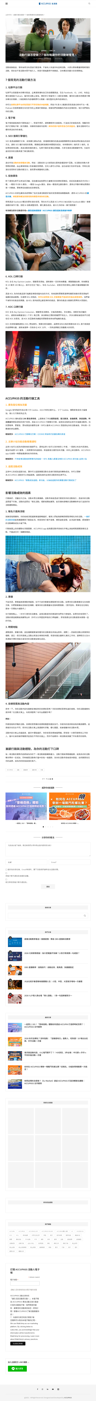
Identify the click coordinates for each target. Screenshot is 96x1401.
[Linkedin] (47, 1389)
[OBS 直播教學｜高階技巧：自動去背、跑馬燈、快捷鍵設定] (15, 970)
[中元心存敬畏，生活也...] (20, 1120)
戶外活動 (27, 1239)
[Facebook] (37, 1389)
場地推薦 (25, 1235)
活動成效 (25, 770)
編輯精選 (42, 1247)
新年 (48, 1239)
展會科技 (77, 1235)
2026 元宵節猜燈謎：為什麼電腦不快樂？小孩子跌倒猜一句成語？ (52, 953)
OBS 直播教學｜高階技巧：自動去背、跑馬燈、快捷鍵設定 (49, 967)
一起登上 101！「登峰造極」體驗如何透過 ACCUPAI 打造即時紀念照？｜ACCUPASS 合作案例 (54, 1025)
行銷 (42, 770)
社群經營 (40, 1243)
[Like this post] (44, 779)
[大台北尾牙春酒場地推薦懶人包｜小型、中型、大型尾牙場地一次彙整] (15, 984)
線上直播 (32, 1247)
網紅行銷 (65, 1243)
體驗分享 (21, 1251)
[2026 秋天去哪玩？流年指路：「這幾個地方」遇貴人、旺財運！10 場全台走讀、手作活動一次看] (15, 1041)
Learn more (34, 1336)
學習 (45, 1235)
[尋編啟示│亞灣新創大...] (47, 1120)
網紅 (48, 1243)
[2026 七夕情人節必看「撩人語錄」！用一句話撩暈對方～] (15, 999)
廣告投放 (18, 1239)
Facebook (80, 1231)
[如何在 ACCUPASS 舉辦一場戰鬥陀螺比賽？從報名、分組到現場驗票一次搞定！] (69, 806)
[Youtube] (53, 1389)
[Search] (89, 3)
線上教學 (74, 1243)
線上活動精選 (22, 1247)
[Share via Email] (52, 779)
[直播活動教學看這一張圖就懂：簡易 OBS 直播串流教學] (15, 942)
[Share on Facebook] (46, 779)
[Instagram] (42, 1389)
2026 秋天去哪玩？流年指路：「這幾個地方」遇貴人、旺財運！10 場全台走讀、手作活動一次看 (56, 1039)
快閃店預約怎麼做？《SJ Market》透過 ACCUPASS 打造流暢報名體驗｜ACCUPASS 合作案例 (54, 1082)
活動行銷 (34, 770)
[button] (9, 810)
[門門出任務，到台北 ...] (47, 1175)
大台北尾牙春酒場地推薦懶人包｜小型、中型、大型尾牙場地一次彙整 (53, 981)
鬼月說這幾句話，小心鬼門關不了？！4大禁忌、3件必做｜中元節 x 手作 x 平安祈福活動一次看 (55, 1053)
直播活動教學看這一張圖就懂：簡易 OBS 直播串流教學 (47, 939)
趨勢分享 (12, 1251)
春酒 (55, 1239)
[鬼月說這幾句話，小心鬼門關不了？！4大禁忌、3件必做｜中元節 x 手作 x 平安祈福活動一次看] (15, 1056)
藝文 (56, 1247)
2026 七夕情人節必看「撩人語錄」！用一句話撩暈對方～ (48, 995)
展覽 (10, 1239)
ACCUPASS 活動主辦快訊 (19, 1296)
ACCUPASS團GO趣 (62, 1231)
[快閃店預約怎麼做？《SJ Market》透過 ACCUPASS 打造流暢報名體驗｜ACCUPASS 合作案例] (15, 1084)
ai (72, 1231)
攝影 (42, 1239)
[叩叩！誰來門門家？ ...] (20, 1175)
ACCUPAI (12, 1231)
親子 (69, 1247)
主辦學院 (9, 15)
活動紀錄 (12, 1243)
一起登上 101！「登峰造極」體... (26, 823)
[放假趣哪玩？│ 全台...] (47, 1148)
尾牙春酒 (59, 1235)
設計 (76, 1247)
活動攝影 (78, 1239)
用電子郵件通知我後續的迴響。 (18, 876)
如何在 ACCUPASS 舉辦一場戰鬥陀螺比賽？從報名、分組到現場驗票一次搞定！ (55, 1068)
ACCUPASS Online (47, 1231)
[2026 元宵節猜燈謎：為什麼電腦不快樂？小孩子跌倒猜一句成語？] (15, 956)
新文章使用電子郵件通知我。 (17, 882)
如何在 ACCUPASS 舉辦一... (70, 823)
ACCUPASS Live (33, 1231)
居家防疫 (68, 1235)
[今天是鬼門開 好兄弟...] (75, 1175)
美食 (50, 1247)
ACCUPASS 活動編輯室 (43, 58)
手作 (35, 1239)
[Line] (58, 1389)
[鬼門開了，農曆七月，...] (75, 1148)
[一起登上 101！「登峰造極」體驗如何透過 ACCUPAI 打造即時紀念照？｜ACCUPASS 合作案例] (26, 806)
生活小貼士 (31, 1243)
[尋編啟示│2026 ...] (75, 1120)
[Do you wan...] (20, 1148)
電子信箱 (14, 1280)
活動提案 (69, 1239)
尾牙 (51, 1235)
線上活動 (12, 1247)
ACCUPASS (10, 770)
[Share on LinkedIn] (48, 779)
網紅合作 (56, 1243)
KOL (17, 1235)
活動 (18, 770)
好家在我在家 (36, 1235)
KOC (10, 1235)
